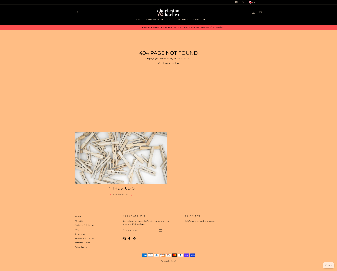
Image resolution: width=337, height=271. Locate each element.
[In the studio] (121, 158)
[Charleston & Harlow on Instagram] (124, 238)
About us (79, 221)
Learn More (121, 194)
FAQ (77, 229)
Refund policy (81, 247)
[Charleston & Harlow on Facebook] (129, 238)
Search (78, 216)
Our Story (181, 20)
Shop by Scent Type (158, 20)
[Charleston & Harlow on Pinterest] (134, 238)
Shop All (136, 20)
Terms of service (82, 243)
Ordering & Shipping (84, 225)
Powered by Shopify (169, 261)
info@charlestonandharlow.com (200, 221)
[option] (168, 27)
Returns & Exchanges (84, 238)
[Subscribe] (160, 230)
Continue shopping (168, 63)
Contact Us (199, 20)
